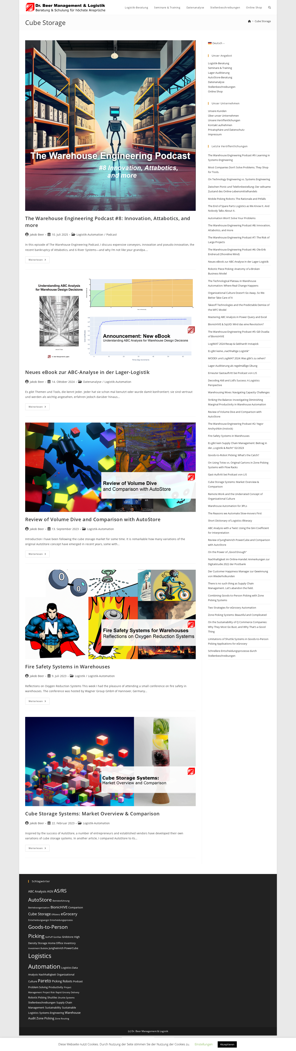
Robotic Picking (37, 997)
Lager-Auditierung (219, 73)
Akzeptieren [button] (227, 1044)
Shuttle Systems (66, 997)
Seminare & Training (220, 68)
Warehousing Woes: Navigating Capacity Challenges (239, 392)
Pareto (44, 981)
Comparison (75, 907)
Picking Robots (62, 981)
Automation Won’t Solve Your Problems (232, 218)
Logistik (80, 676)
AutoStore (40, 899)
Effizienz (56, 914)
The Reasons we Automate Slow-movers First (235, 513)
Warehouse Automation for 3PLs (227, 506)
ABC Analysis (37, 891)
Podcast (111, 234)
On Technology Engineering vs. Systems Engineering (239, 179)
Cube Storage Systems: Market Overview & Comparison (92, 813)
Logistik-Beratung (218, 63)
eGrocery (69, 913)
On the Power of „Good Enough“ (227, 552)
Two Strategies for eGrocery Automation (232, 607)
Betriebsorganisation (39, 907)
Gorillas (57, 937)
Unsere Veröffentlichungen (224, 120)
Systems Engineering (51, 1013)
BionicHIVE (59, 907)
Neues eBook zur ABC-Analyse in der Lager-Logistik (87, 372)
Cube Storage (263, 21)
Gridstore (67, 937)
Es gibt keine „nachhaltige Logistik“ (228, 351)
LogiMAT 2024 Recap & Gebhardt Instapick (233, 344)
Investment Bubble (38, 948)
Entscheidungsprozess (61, 920)
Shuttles (52, 997)
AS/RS (60, 890)
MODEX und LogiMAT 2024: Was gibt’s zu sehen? (237, 358)
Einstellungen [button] (204, 1044)
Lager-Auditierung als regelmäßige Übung (232, 366)
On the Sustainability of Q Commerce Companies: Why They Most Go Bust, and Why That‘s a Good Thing (237, 626)
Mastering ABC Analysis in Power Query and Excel (237, 317)
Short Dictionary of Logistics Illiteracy (230, 520)
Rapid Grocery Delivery (67, 992)
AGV (50, 891)
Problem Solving (38, 987)
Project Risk (49, 992)
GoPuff (49, 937)
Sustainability (53, 1007)
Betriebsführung (61, 900)
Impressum (215, 134)
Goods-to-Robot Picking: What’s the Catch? (233, 455)
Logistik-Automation (90, 234)
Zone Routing (62, 1018)
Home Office (55, 943)
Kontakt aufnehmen (220, 125)
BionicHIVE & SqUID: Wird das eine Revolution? (236, 324)
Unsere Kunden (217, 111)
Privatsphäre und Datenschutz (226, 130)
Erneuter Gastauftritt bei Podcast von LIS (232, 373)
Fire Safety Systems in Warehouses (67, 666)
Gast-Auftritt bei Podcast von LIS (227, 474)
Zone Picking (45, 1018)
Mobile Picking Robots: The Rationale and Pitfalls (237, 199)
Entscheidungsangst (38, 920)
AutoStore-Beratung (220, 77)
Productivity (56, 987)
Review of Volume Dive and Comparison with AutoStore (93, 519)
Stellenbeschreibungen (221, 87)
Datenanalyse (92, 382)
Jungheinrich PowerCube (63, 948)
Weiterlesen (39, 260)
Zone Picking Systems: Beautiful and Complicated (237, 615)
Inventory (70, 943)
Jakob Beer (37, 234)
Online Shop (215, 91)
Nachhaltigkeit (47, 974)
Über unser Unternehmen (223, 115)
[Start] (249, 21)
